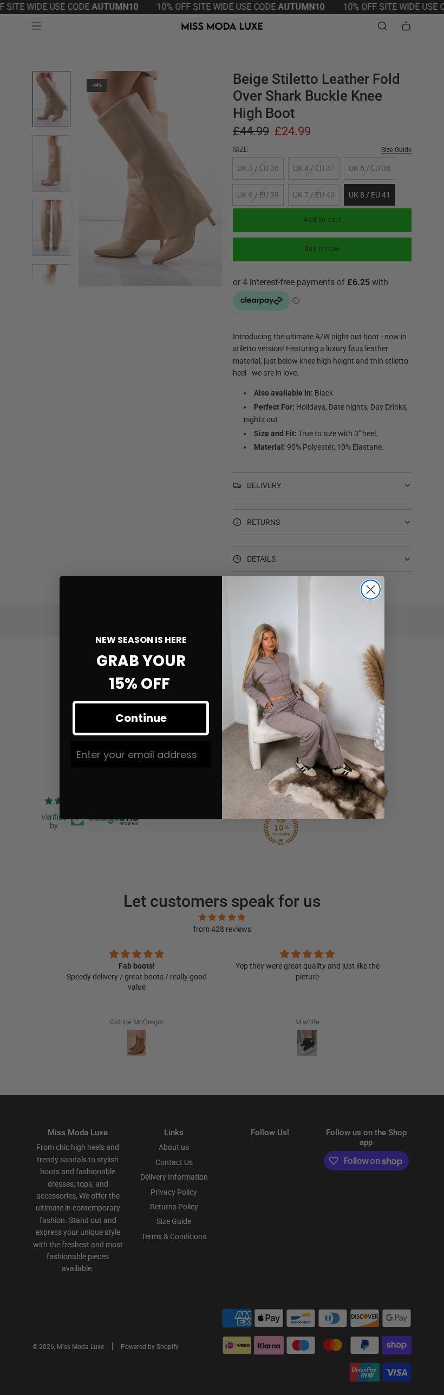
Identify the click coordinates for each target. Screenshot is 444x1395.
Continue (141, 718)
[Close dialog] (370, 589)
